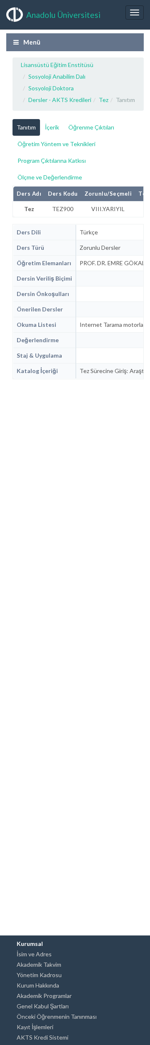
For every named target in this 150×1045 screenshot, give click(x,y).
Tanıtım (26, 127)
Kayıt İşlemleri (35, 1026)
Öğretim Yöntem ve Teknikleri (56, 143)
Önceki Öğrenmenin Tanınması (57, 1016)
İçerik (52, 127)
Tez (103, 99)
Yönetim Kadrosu (39, 974)
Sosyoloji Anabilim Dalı (56, 76)
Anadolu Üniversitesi (63, 15)
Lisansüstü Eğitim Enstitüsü (57, 64)
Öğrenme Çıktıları (91, 127)
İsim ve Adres (34, 954)
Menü (31, 42)
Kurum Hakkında (38, 985)
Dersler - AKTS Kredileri (59, 99)
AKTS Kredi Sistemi (42, 1037)
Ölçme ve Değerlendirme (50, 177)
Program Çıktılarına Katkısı (52, 160)
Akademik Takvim (39, 964)
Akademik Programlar (44, 995)
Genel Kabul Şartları (43, 1006)
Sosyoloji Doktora (51, 88)
